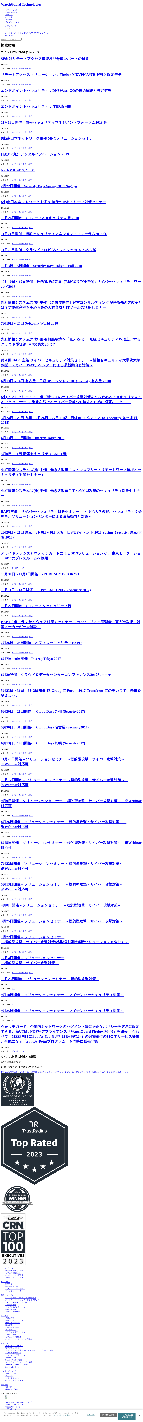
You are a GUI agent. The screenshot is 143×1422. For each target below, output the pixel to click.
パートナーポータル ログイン (17, 33)
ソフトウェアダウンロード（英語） (19, 1362)
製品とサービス (7, 1295)
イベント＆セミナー (13, 1378)
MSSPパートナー (12, 1284)
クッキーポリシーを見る (62, 1415)
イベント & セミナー (20, 68)
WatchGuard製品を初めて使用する (80, 1072)
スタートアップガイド (14, 1346)
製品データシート (12, 1327)
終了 (31, 68)
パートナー (9, 17)
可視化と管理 (10, 1305)
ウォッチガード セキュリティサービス (20, 1298)
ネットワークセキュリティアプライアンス (22, 1300)
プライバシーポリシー (14, 1404)
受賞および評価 (11, 1389)
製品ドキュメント (12, 1348)
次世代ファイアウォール (15, 1278)
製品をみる (5, 1072)
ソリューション (11, 10)
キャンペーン (10, 1330)
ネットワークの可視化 (14, 1275)
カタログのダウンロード (57, 1072)
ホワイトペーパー (12, 1323)
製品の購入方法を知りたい (21, 1072)
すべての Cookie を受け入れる (127, 1416)
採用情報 (9, 1387)
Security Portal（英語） (14, 1360)
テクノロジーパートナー (15, 1289)
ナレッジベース (11, 1334)
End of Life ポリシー (13, 1367)
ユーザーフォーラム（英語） (17, 1365)
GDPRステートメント (14, 1407)
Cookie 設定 (91, 1415)
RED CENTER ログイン (38, 33)
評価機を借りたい (39, 1072)
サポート (9, 19)
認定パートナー (11, 1286)
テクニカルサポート (13, 1353)
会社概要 (4, 1385)
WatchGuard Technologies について (18, 1402)
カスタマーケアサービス (15, 1355)
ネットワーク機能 (12, 1311)
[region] (71, 1416)
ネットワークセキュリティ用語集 (18, 1339)
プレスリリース (18, 568)
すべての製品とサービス (15, 1307)
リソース (9, 15)
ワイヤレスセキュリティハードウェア (20, 1302)
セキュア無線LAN (12, 1273)
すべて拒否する (108, 1415)
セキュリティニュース (14, 1320)
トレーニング (10, 1357)
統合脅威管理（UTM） (14, 1270)
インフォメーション (13, 22)
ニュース (9, 1376)
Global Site (9, 35)
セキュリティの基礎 (13, 1337)
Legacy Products (11, 1309)
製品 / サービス (11, 12)
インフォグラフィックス (15, 1332)
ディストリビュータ (13, 1291)
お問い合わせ (10, 26)
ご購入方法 (9, 1318)
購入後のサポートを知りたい (106, 1072)
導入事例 (9, 1325)
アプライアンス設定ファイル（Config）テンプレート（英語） (30, 1350)
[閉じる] (139, 1415)
